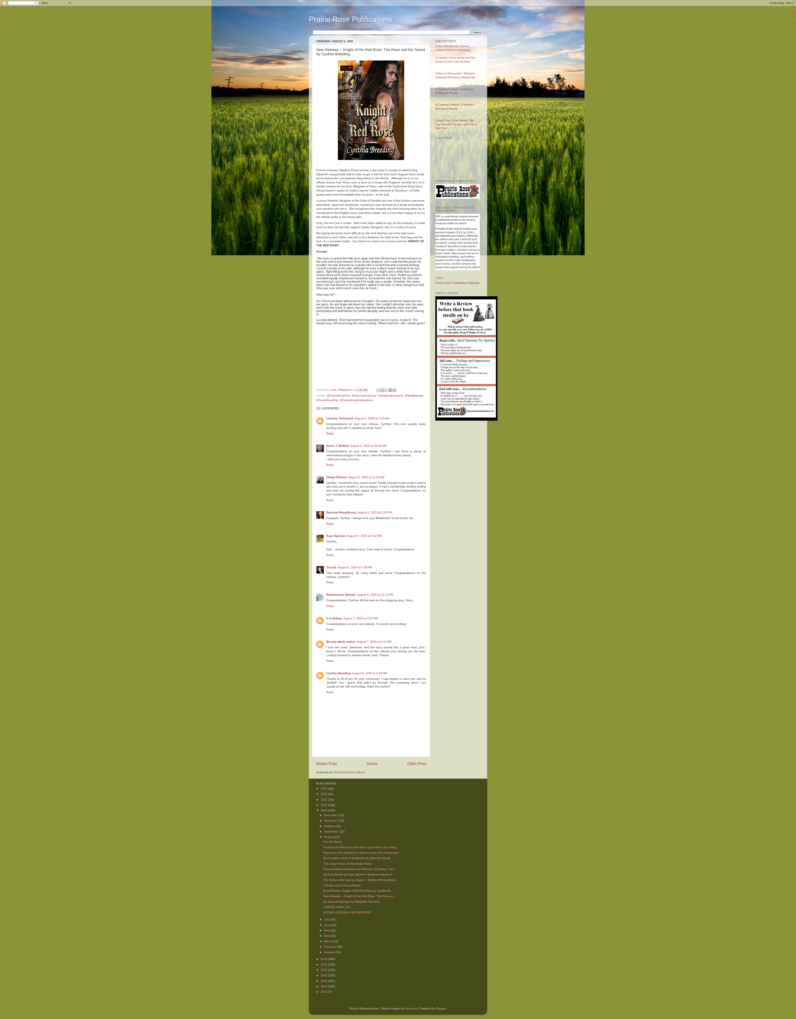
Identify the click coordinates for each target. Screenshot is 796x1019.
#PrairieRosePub (327, 400)
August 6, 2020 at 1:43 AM (371, 418)
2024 (324, 788)
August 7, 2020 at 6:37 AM (360, 618)
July (327, 919)
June (327, 925)
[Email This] (379, 390)
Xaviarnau (411, 1008)
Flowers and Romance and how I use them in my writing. (360, 847)
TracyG (331, 567)
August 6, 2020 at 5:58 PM (354, 567)
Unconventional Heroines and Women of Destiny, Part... (359, 869)
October (329, 826)
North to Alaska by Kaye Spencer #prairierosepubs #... (358, 874)
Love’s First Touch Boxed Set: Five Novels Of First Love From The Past (455, 124)
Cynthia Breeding (338, 673)
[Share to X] (387, 390)
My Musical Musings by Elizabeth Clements (351, 901)
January (329, 952)
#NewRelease (414, 395)
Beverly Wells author (341, 641)
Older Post (416, 763)
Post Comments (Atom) (349, 772)
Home (372, 763)
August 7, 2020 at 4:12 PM (374, 641)
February (330, 946)
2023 (324, 794)
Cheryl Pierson (336, 477)
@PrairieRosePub (338, 395)
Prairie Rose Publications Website (457, 282)
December (331, 815)
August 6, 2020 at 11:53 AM (366, 477)
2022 (324, 799)
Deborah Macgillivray (341, 512)
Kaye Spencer (336, 535)
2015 (324, 981)
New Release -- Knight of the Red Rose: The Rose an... (359, 896)
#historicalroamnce (364, 395)
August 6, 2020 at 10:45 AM (368, 445)
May (327, 930)
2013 (324, 991)
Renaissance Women (341, 594)
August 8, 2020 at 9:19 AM (369, 673)
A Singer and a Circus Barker (342, 885)
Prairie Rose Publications (350, 19)
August (329, 837)
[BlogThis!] (383, 390)
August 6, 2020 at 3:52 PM (364, 535)
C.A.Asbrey (334, 618)
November (331, 820)
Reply (330, 433)
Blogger (441, 1008)
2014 (324, 986)
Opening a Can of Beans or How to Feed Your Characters (361, 852)
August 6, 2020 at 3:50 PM (374, 512)
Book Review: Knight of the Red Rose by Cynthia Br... (358, 890)
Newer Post (326, 763)
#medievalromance (390, 395)
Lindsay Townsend (339, 418)
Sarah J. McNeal (337, 445)
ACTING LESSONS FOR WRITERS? (347, 912)
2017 (324, 970)
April (327, 935)
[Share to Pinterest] (394, 390)
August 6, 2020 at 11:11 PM (375, 594)
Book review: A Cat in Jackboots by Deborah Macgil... (358, 858)
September (331, 831)
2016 (324, 975)
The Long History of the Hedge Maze (347, 863)
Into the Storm (332, 841)
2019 (324, 959)
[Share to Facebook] (390, 390)
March (328, 941)
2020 (324, 810)
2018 (324, 964)
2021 (324, 805)
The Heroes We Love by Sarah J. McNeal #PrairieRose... (360, 880)
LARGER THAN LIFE (337, 907)
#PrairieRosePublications (356, 400)
